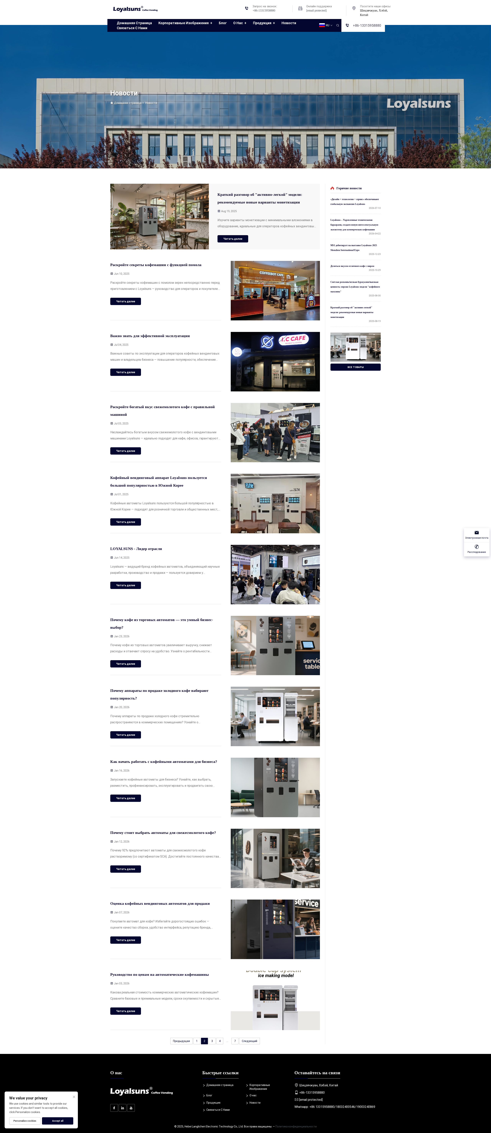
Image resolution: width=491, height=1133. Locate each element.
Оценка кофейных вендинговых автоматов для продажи (160, 903)
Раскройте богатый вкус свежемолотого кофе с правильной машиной (162, 411)
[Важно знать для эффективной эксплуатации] (275, 361)
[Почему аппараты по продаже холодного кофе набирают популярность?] (275, 716)
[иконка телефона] (247, 9)
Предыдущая (181, 1041)
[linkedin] (122, 1108)
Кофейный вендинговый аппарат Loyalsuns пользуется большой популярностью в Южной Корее (158, 481)
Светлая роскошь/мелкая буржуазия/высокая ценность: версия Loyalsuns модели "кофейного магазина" (355, 287)
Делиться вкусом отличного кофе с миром (352, 266)
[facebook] (114, 1108)
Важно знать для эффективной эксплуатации (150, 336)
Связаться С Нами (132, 28)
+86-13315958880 (264, 10)
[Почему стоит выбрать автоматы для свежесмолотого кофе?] (275, 858)
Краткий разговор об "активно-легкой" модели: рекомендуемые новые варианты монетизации (259, 198)
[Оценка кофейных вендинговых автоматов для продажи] (275, 929)
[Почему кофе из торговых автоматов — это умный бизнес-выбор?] (275, 645)
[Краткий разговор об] (159, 216)
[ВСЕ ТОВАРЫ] (355, 347)
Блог (223, 23)
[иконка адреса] (354, 9)
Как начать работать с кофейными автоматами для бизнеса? (163, 761)
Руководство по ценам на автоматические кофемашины (159, 974)
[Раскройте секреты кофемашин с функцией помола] (275, 290)
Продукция (264, 23)
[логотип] (137, 8)
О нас (239, 23)
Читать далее (232, 238)
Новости (289, 23)
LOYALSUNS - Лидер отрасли (136, 549)
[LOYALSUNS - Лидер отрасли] (275, 574)
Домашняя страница (134, 23)
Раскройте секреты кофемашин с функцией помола (155, 265)
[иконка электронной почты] (300, 9)
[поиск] (337, 25)
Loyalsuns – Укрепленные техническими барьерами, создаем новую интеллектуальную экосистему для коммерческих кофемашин (354, 225)
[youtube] (131, 1108)
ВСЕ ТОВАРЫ (356, 367)
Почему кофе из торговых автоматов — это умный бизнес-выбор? (161, 623)
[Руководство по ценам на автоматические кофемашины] (275, 1000)
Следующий (249, 1041)
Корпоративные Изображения (185, 23)
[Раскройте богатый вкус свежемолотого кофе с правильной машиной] (275, 432)
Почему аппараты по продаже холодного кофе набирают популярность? (159, 694)
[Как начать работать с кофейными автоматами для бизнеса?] (275, 787)
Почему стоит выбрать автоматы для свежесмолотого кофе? (163, 832)
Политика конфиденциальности (296, 1126)
